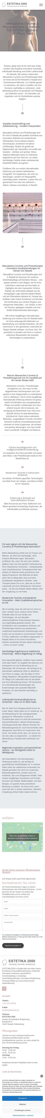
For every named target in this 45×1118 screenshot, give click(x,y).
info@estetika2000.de (10, 1010)
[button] (42, 1076)
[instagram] (4, 989)
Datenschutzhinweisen (9, 939)
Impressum (30, 1115)
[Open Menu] (41, 5)
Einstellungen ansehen (23, 1110)
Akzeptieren (22, 1098)
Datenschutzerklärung (19, 1115)
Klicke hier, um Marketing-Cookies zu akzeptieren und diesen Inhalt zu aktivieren (22, 837)
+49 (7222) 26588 (9, 1003)
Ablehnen (22, 1104)
